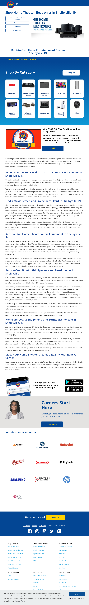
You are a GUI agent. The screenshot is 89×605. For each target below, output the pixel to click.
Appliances (77, 93)
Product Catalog (13, 568)
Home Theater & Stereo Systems (17, 18)
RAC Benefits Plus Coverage (67, 586)
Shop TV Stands (12, 114)
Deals (9, 576)
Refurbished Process (14, 564)
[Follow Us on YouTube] (44, 533)
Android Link (74, 383)
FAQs (35, 561)
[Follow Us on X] (51, 533)
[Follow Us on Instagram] (37, 533)
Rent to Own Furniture (14, 546)
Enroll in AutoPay (38, 550)
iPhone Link (74, 390)
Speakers (17, 23)
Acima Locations (64, 564)
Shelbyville (42, 526)
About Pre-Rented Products (16, 561)
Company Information (65, 546)
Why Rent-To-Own (38, 579)
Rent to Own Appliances (15, 550)
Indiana (34, 526)
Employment (63, 550)
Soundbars (17, 27)
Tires (77, 113)
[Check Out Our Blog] (59, 533)
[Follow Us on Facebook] (29, 533)
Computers (44, 113)
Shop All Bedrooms (28, 114)
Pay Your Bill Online (39, 546)
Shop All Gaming (61, 114)
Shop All (71, 72)
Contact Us (36, 583)
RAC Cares (62, 557)
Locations (26, 526)
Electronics (61, 93)
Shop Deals (12, 93)
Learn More (53, 148)
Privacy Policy (20, 601)
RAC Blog (61, 568)
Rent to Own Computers (15, 554)
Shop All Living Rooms (28, 94)
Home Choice (63, 579)
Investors (61, 554)
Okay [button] (76, 594)
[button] (77, 598)
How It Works (37, 557)
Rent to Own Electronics (15, 557)
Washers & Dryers (45, 94)
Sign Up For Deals (13, 579)
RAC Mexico (62, 583)
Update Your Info (38, 554)
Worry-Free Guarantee (40, 576)
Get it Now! (62, 576)
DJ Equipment (17, 30)
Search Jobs (52, 424)
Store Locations (63, 561)
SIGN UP (55, 517)
